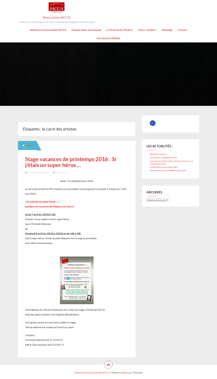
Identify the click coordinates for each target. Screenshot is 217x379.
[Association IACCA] (56, 9)
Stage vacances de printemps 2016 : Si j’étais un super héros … (70, 162)
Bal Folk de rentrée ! (158, 154)
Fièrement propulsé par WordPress (92, 372)
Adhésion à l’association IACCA (48, 29)
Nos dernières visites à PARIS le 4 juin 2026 (168, 170)
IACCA (29, 145)
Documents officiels (108, 38)
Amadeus (123, 372)
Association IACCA (56, 17)
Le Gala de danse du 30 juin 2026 (163, 167)
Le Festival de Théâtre (119, 29)
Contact (182, 29)
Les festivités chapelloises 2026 (163, 157)
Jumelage (166, 29)
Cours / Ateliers (147, 29)
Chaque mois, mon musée (86, 29)
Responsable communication (38, 172)
